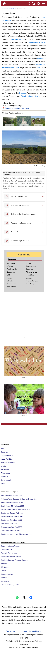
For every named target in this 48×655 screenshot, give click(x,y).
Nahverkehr (11, 287)
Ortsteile (29, 263)
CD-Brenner (5, 567)
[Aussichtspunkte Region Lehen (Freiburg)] (10, 126)
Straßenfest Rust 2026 (9, 524)
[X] (24, 597)
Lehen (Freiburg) (11, 8)
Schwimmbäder (6, 480)
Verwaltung (30, 284)
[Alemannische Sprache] (24, 361)
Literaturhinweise (35, 631)
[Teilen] (28, 3)
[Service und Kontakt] (38, 3)
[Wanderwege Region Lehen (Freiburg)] (38, 126)
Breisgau (22, 93)
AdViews (4, 564)
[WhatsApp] (17, 597)
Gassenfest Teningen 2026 (11, 531)
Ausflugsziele (12, 269)
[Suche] (33, 3)
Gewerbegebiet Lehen (37, 42)
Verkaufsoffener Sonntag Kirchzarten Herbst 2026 (19, 499)
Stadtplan (29, 269)
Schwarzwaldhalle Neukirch (11, 557)
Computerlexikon (7, 574)
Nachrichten (11, 284)
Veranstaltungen (32, 281)
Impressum (22, 631)
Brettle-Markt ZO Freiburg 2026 (12, 506)
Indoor (9, 278)
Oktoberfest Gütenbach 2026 (11, 520)
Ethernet (4, 578)
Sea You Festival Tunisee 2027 (12, 516)
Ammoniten (41, 58)
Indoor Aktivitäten (7, 459)
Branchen (4, 452)
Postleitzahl (5, 469)
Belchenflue (5, 581)
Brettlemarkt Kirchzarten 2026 (12, 502)
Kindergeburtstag (7, 455)
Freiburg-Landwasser (17, 39)
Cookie (3, 571)
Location (4, 466)
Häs (38, 68)
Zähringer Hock (6, 549)
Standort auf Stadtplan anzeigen (17, 108)
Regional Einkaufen (8, 462)
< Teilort (10, 266)
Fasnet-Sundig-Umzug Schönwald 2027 (15, 509)
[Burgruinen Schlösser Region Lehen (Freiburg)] (24, 126)
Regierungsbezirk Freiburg (10, 546)
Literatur (10, 281)
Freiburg (4, 8)
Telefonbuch (5, 473)
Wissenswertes (31, 272)
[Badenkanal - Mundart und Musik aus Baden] (24, 399)
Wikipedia (4, 476)
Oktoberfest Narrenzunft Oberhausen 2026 (16, 534)
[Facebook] (30, 597)
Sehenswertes (31, 266)
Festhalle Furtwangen (9, 553)
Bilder (9, 275)
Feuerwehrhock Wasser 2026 (11, 495)
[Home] (4, 3)
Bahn (3, 448)
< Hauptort (11, 263)
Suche (3, 483)
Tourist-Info (30, 275)
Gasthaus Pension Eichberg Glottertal (14, 560)
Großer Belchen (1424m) (10, 585)
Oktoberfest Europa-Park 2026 (12, 513)
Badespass (11, 272)
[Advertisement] (24, 316)
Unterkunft (29, 278)
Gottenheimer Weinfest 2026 (11, 527)
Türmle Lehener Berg (29, 96)
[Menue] (43, 3)
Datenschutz (11, 631)
